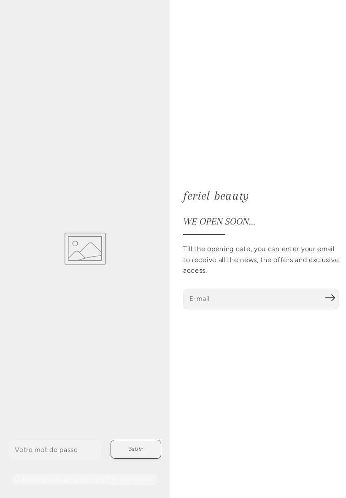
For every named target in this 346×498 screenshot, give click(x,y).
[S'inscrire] (330, 298)
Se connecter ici (133, 479)
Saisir (135, 449)
